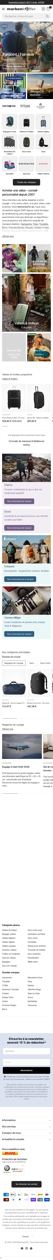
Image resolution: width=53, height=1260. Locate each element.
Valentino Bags (34, 989)
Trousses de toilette (36, 950)
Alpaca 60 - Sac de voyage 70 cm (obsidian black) (14, 703)
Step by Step (34, 993)
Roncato (29, 227)
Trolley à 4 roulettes (11, 954)
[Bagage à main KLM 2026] (22, 746)
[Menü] (22, 1166)
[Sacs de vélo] (14, 347)
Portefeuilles (33, 958)
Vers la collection (15, 66)
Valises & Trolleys (9, 379)
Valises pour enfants (37, 946)
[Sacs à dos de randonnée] (39, 258)
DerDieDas (32, 1001)
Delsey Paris (7, 997)
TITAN (5, 985)
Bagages (6, 961)
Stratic (5, 1001)
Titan (35, 224)
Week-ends (33, 961)
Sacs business (34, 954)
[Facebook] (22, 1248)
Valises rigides (8, 942)
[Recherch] (47, 16)
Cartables (32, 942)
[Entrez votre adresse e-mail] (26, 1070)
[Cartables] (14, 258)
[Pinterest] (31, 1248)
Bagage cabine (9, 934)
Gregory (5, 700)
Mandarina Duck (35, 977)
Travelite (43, 224)
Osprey (30, 415)
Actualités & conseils (13, 1139)
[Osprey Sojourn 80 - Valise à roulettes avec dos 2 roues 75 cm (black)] (39, 398)
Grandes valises (9, 950)
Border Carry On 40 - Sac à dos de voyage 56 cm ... (39, 703)
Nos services (9, 1126)
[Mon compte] (43, 8)
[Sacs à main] (39, 347)
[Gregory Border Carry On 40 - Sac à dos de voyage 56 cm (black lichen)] (39, 683)
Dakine (31, 985)
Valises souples (9, 946)
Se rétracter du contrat (26, 1184)
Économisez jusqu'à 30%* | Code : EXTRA (26, 2)
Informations (9, 1120)
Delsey (38, 227)
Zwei (30, 981)
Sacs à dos (45, 663)
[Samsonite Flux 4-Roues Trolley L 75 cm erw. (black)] (14, 398)
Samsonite (26, 224)
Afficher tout (7, 729)
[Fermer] (1, 1258)
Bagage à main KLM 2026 (15, 766)
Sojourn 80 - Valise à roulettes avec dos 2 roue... (39, 418)
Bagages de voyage (11, 656)
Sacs (31, 663)
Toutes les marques (26, 182)
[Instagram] (26, 1248)
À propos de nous (11, 1132)
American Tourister (10, 989)
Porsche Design (16, 227)
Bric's (4, 227)
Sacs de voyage (9, 965)
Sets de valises (9, 958)
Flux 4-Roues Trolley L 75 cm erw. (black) (14, 418)
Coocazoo (32, 1005)
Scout (30, 997)
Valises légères (8, 938)
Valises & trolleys (9, 930)
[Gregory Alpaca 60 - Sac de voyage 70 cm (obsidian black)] (14, 683)
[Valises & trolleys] (26, 303)
